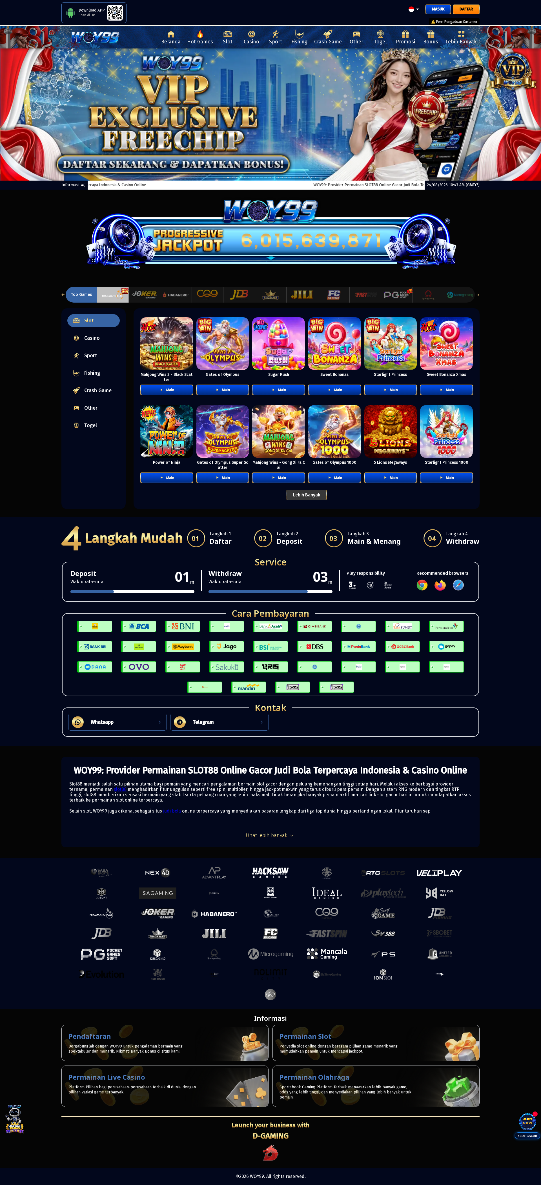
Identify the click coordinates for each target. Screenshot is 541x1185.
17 (291, 177)
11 (267, 177)
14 (279, 177)
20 (303, 177)
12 (271, 177)
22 (311, 177)
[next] (514, 114)
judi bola (172, 811)
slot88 (120, 789)
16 (287, 177)
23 (315, 177)
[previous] (27, 114)
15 (283, 177)
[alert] (496, 55)
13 (275, 177)
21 (307, 177)
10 (263, 177)
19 (299, 177)
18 (295, 177)
